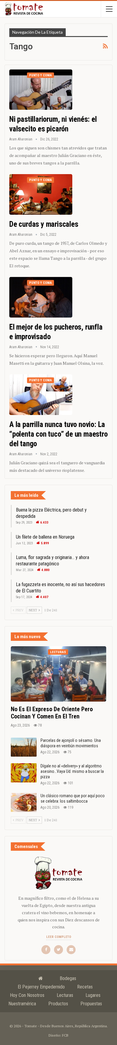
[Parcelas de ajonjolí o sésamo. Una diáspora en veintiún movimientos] (24, 747)
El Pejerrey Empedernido (41, 987)
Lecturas (58, 652)
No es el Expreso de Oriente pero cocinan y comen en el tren (52, 712)
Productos (58, 1004)
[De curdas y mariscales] (40, 194)
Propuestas (91, 1004)
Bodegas (68, 978)
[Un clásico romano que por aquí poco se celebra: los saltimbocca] (24, 802)
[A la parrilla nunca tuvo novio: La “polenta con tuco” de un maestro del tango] (40, 394)
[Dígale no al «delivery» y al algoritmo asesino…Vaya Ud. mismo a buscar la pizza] (24, 772)
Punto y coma (40, 75)
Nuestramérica (22, 1004)
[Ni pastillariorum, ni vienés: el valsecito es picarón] (40, 89)
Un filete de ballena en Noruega (45, 537)
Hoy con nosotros (27, 995)
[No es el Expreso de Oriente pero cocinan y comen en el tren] (58, 674)
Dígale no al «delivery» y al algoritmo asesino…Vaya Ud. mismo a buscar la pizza (72, 771)
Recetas (85, 987)
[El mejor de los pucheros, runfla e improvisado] (40, 297)
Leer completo (58, 937)
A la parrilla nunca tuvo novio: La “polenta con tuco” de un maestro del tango (58, 434)
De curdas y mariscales (43, 224)
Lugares (93, 995)
